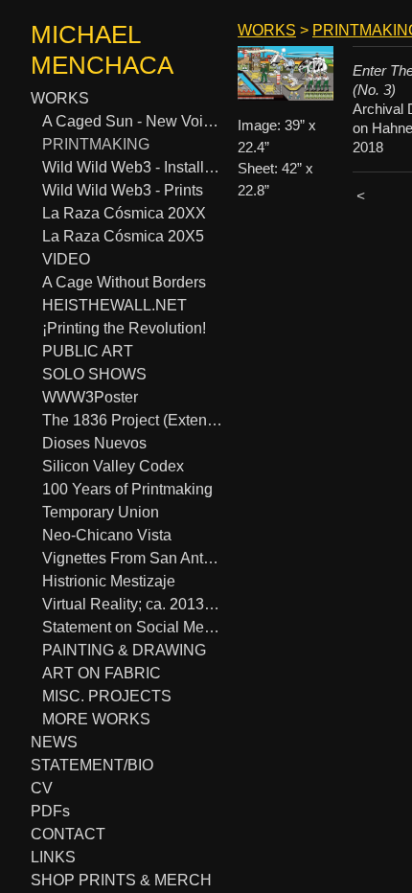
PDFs (50, 811)
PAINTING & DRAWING (124, 650)
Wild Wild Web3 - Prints (122, 190)
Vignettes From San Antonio (132, 558)
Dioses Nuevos (94, 443)
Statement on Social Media (132, 627)
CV (42, 788)
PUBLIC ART (87, 351)
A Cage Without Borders (124, 282)
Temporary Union (100, 512)
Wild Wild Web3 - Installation (132, 167)
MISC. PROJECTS (107, 696)
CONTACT (68, 834)
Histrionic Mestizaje (108, 581)
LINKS (53, 857)
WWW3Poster (90, 397)
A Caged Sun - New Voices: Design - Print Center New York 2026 (132, 121)
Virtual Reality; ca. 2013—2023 (132, 604)
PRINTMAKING (95, 144)
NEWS (54, 742)
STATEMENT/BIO (92, 765)
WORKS (60, 98)
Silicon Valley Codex (113, 466)
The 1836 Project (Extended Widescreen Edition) (132, 420)
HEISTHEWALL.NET (114, 305)
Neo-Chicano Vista (107, 535)
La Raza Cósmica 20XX (124, 213)
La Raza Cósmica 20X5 (123, 236)
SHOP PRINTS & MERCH (121, 880)
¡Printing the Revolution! (124, 328)
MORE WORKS (96, 719)
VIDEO (66, 259)
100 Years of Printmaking (127, 489)
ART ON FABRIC (101, 673)
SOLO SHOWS (94, 374)
